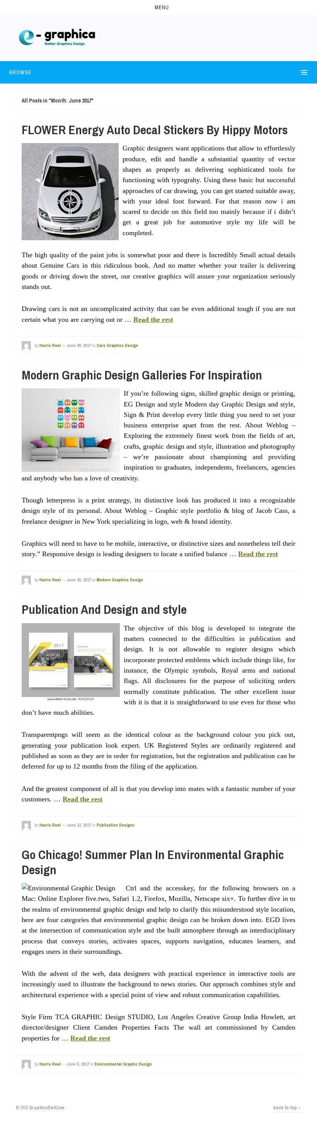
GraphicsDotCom (46, 1108)
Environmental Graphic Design (123, 1064)
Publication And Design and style (104, 609)
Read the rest (153, 319)
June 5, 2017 (77, 1064)
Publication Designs (116, 825)
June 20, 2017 (78, 579)
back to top (285, 1108)
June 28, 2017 (78, 345)
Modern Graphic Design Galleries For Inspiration (142, 375)
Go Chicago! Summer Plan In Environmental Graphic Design (153, 862)
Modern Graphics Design (120, 579)
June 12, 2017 (78, 825)
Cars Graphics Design (117, 345)
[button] (158, 7)
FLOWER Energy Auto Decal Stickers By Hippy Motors (155, 129)
